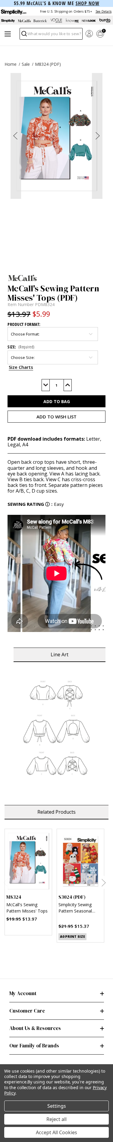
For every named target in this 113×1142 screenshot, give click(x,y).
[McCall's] (56, 278)
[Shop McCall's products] (24, 20)
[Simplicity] (13, 11)
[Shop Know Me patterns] (72, 20)
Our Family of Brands (34, 1045)
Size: (21, 347)
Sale (26, 64)
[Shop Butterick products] (40, 20)
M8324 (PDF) (48, 64)
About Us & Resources (35, 1028)
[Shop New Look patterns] (89, 20)
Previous (5, 882)
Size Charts (21, 367)
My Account (22, 993)
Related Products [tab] (56, 812)
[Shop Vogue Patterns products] (57, 20)
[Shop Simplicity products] (8, 20)
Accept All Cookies (56, 1132)
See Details (103, 11)
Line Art (59, 654)
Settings (56, 1106)
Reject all (56, 1119)
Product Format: (24, 324)
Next (103, 882)
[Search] (23, 35)
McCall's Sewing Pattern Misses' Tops (27, 908)
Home (11, 64)
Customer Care (27, 1010)
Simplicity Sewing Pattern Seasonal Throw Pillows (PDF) (78, 908)
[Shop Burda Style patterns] (105, 20)
